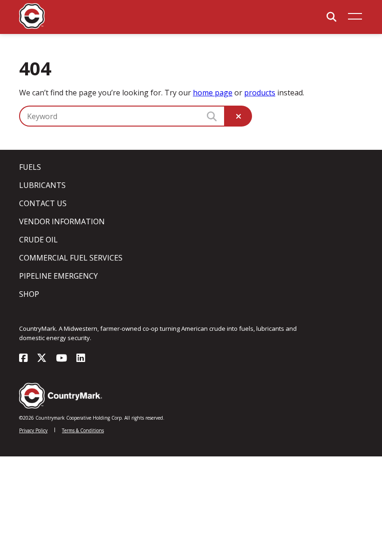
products (259, 92)
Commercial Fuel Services (71, 258)
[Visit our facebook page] (23, 359)
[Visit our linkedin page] (80, 359)
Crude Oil (38, 239)
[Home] (32, 26)
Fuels (30, 167)
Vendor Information (62, 221)
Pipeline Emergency (58, 276)
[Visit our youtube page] (61, 359)
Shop (29, 294)
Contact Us (43, 203)
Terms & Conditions (83, 430)
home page (212, 92)
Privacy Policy (33, 430)
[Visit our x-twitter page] (42, 359)
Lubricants (42, 185)
